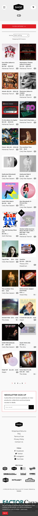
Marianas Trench (8, 68)
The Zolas (5, 320)
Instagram (20, 456)
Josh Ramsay (7, 236)
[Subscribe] (31, 407)
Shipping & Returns (19, 431)
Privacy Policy (19, 439)
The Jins (23, 347)
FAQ (18, 434)
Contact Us (19, 442)
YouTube (20, 459)
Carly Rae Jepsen (26, 151)
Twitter (20, 454)
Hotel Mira (23, 295)
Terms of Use (19, 436)
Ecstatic (19, 491)
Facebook (20, 451)
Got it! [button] (5, 513)
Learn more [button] (23, 509)
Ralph (22, 320)
